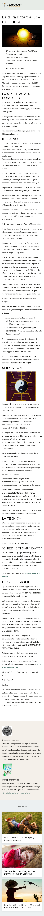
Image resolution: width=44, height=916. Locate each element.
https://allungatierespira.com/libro (16, 793)
